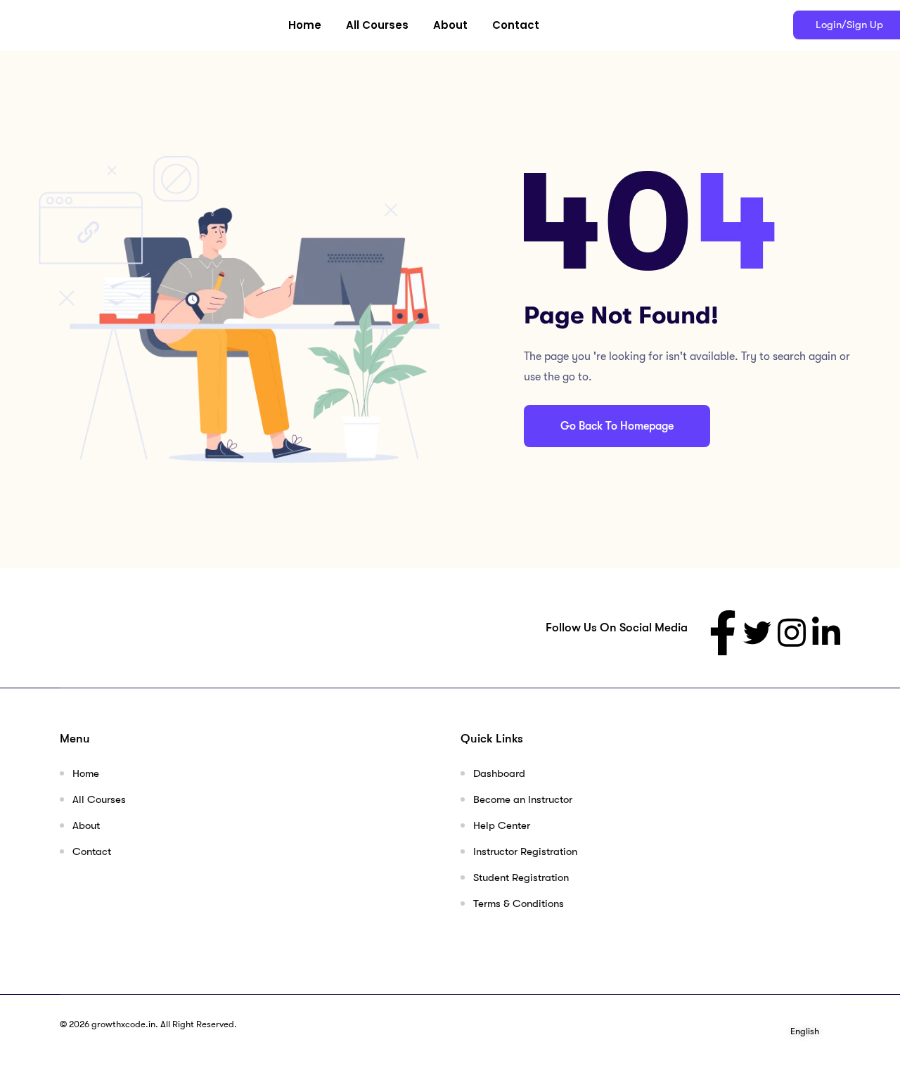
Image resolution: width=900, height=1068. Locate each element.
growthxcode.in (123, 1024)
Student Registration (521, 877)
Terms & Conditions (518, 903)
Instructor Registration (525, 851)
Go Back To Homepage (617, 426)
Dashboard (499, 773)
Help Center (501, 825)
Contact (515, 25)
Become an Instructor (522, 799)
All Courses (377, 25)
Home (304, 25)
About (450, 25)
